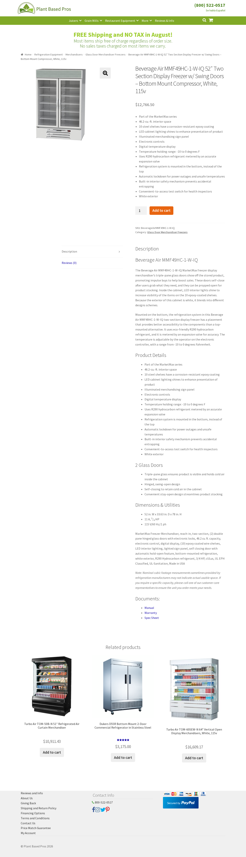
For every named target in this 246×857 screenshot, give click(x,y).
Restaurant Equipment (120, 21)
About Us (27, 798)
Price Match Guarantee (36, 828)
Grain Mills (92, 21)
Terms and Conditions (35, 818)
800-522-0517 (103, 802)
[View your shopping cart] (214, 19)
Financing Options (33, 813)
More (145, 21)
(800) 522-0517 (209, 5)
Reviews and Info (32, 793)
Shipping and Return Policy (38, 808)
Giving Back (28, 803)
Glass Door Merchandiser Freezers (105, 54)
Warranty (151, 613)
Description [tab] (69, 251)
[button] (105, 73)
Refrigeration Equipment (48, 54)
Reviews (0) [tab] (69, 263)
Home (28, 54)
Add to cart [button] (52, 752)
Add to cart (161, 210)
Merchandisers (74, 54)
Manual (149, 608)
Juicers (73, 21)
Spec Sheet (152, 618)
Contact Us (28, 823)
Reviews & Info (164, 21)
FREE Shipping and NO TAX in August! (123, 34)
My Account (28, 833)
